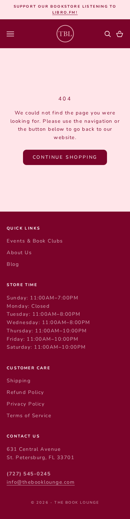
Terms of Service (29, 415)
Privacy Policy (26, 404)
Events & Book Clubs (35, 241)
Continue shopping (65, 157)
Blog (13, 264)
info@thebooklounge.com (41, 482)
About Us (19, 252)
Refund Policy (25, 392)
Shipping (19, 380)
